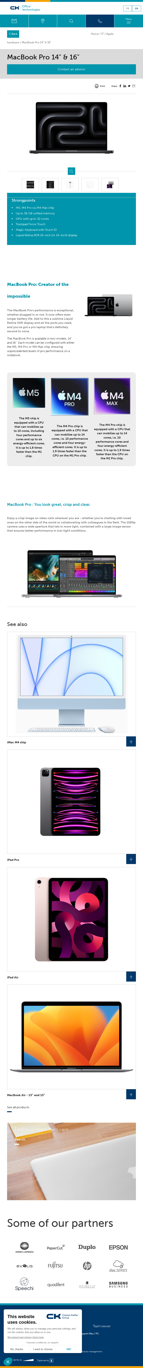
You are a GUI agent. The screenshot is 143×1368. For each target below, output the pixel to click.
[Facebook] (120, 86)
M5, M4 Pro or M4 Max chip (31, 346)
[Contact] (14, 21)
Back (14, 34)
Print (102, 86)
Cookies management (91, 1351)
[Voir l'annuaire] (100, 21)
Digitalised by (43, 1360)
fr (127, 8)
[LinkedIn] (124, 86)
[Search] (71, 21)
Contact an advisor (71, 69)
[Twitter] (129, 86)
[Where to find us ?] (43, 21)
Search (20, 1139)
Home (95, 34)
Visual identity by (14, 1360)
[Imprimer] (96, 86)
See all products (18, 1107)
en (136, 8)
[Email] (133, 86)
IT (102, 34)
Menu (128, 19)
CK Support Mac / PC (87, 1333)
